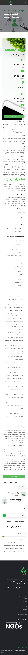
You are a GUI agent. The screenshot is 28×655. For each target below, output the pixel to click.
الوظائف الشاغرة (23, 596)
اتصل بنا (25, 612)
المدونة (25, 609)
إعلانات (5, 482)
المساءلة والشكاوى (22, 614)
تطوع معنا (24, 601)
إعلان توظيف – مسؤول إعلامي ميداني (16, 542)
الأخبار (25, 604)
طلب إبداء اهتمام (20, 539)
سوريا (11, 482)
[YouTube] (7, 527)
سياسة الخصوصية (22, 647)
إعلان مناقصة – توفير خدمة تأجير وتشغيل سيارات (13, 551)
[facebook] (11, 588)
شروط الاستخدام (23, 644)
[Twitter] (9, 527)
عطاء (16, 482)
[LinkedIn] (18, 527)
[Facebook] (20, 527)
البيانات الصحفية (23, 606)
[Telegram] (14, 527)
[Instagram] (16, 527)
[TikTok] (12, 527)
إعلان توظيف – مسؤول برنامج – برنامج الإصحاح (14, 545)
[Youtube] (17, 588)
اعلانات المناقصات (22, 598)
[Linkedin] (20, 588)
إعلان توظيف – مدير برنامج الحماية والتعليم (15, 548)
